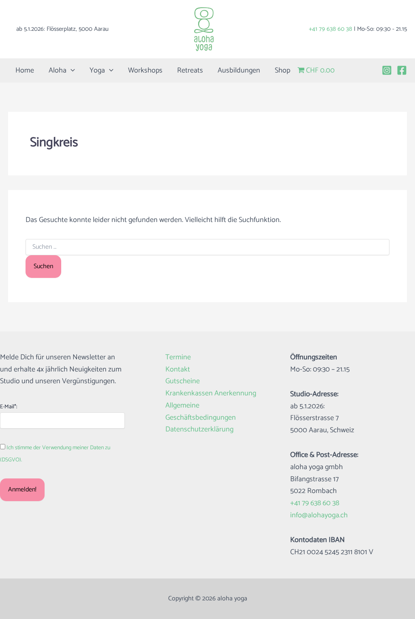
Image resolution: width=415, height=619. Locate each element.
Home (24, 70)
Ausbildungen (239, 70)
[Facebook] (402, 70)
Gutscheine (182, 381)
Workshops (145, 70)
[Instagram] (387, 70)
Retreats (190, 70)
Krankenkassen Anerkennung (210, 393)
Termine (178, 357)
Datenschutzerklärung (199, 429)
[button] (70, 70)
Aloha (57, 70)
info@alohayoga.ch (319, 515)
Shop (282, 70)
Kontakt (177, 370)
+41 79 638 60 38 (330, 29)
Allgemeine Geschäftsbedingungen (200, 412)
